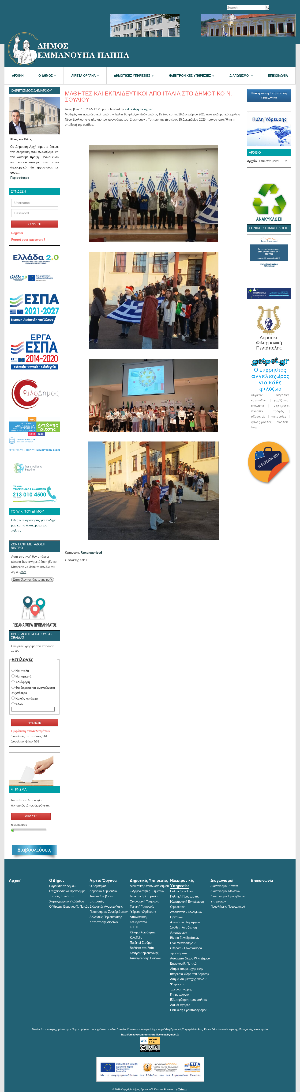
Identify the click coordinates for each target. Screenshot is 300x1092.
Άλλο (19, 704)
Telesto (182, 1089)
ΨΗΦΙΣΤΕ (34, 722)
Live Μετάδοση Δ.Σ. (183, 943)
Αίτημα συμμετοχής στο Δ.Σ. (189, 979)
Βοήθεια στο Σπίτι (142, 948)
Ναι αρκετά (23, 676)
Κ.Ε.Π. (134, 927)
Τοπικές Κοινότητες (62, 896)
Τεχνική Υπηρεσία (142, 906)
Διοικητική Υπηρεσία (144, 896)
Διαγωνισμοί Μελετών (225, 891)
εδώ (23, 572)
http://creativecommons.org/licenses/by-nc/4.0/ (150, 1034)
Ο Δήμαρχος (98, 886)
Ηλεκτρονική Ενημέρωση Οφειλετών (269, 95)
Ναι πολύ (22, 671)
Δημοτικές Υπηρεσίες (132, 75)
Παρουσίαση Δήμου (62, 886)
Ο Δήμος (46, 75)
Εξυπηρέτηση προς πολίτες (188, 999)
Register (17, 233)
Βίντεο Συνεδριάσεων (184, 938)
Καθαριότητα (138, 922)
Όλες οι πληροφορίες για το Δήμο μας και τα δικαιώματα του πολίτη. (33, 525)
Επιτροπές (97, 901)
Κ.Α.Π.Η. (136, 937)
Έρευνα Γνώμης (181, 989)
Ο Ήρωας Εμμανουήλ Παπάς (69, 906)
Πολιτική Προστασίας (184, 896)
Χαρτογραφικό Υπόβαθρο (66, 901)
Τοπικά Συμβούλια (102, 896)
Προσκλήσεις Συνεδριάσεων (109, 911)
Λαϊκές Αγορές (180, 1005)
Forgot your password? (28, 239)
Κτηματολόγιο (179, 994)
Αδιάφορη (22, 682)
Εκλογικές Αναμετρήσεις (106, 906)
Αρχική (17, 75)
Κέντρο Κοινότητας (142, 932)
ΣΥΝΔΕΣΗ (34, 224)
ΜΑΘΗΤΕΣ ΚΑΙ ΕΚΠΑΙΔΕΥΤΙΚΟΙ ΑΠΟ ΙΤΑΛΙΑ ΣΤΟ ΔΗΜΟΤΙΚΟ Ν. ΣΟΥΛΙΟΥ (148, 96)
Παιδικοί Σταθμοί (141, 942)
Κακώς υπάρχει (26, 698)
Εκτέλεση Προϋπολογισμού (188, 1010)
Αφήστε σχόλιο (143, 109)
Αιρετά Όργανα (84, 75)
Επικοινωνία (278, 75)
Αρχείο (252, 161)
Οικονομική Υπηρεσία (144, 901)
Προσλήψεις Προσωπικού (227, 906)
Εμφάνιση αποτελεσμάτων (30, 731)
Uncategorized (91, 552)
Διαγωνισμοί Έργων (224, 886)
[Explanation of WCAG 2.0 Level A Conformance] (150, 1041)
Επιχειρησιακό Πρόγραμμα (67, 891)
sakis (128, 109)
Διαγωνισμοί (240, 75)
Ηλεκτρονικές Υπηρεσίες (190, 75)
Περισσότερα (19, 177)
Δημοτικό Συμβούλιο (103, 891)
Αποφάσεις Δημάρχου (185, 922)
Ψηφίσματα (177, 984)
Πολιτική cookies (181, 891)
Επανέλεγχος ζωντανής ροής (32, 579)
